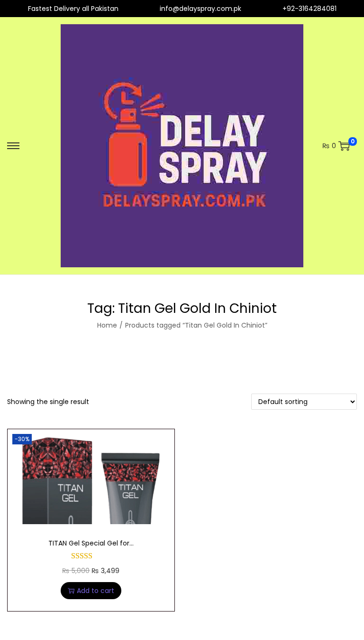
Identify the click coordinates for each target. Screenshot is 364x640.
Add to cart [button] (95, 590)
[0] (344, 145)
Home (107, 325)
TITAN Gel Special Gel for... (91, 543)
